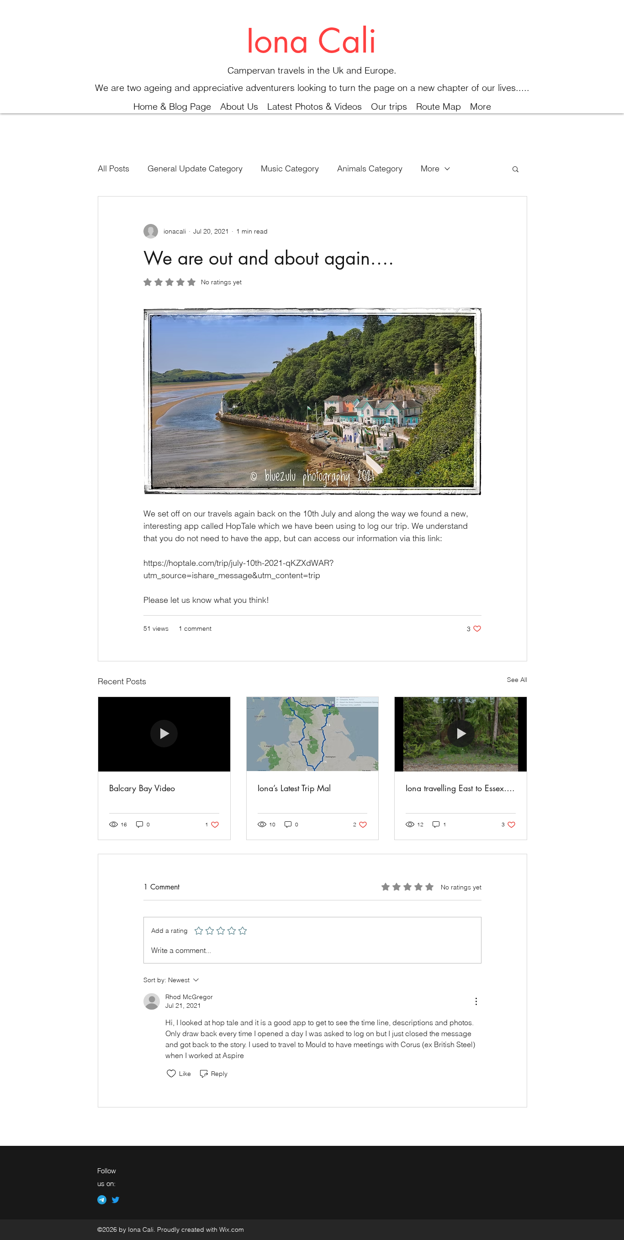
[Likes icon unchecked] (171, 1073)
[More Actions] (476, 1001)
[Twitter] (115, 1199)
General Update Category (195, 168)
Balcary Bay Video (142, 787)
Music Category (290, 168)
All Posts (113, 168)
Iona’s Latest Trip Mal (294, 787)
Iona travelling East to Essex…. (460, 787)
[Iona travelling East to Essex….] (461, 734)
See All (517, 680)
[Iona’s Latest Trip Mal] (313, 734)
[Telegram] (101, 1199)
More (430, 168)
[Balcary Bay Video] (164, 734)
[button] (515, 168)
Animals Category (369, 168)
